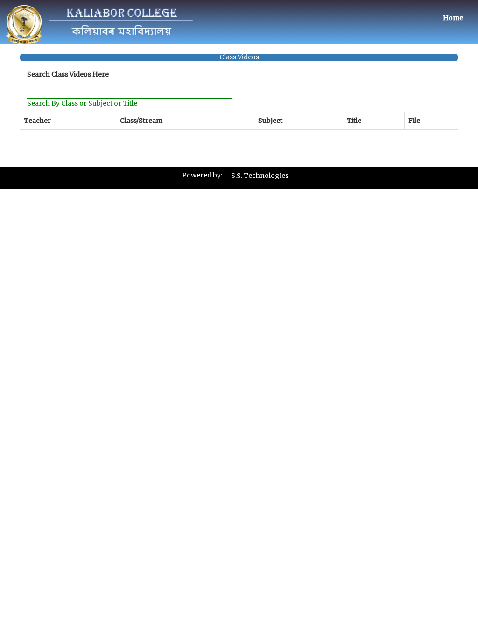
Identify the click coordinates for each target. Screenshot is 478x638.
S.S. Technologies (259, 175)
